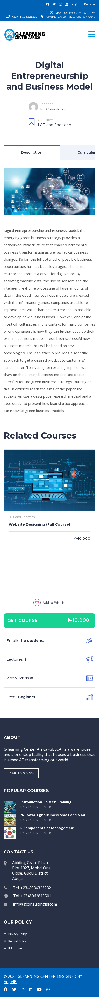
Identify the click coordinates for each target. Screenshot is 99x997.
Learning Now (21, 773)
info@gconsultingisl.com (35, 904)
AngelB (10, 981)
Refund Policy (17, 941)
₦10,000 (78, 620)
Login (75, 4)
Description (31, 152)
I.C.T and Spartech (54, 124)
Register (89, 4)
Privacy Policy (17, 934)
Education (15, 948)
